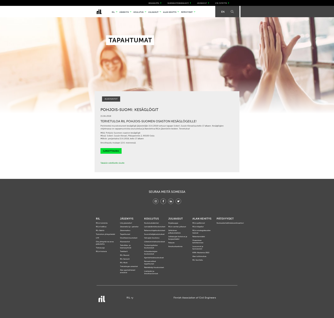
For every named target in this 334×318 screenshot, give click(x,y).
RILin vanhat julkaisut (177, 227)
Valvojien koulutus (151, 238)
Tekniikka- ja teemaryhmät (125, 246)
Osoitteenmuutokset (128, 238)
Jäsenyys (124, 12)
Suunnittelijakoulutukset (154, 234)
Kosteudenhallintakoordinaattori (227, 223)
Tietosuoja (100, 248)
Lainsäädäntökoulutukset (154, 227)
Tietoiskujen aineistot (129, 266)
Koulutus (138, 12)
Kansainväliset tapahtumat (150, 262)
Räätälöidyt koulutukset (154, 267)
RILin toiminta (102, 223)
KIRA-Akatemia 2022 (200, 253)
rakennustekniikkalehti (178, 3)
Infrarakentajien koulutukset (150, 252)
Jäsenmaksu (125, 230)
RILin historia (101, 251)
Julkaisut (153, 12)
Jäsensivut (202, 3)
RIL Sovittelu (197, 260)
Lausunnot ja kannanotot (197, 247)
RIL (113, 12)
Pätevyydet (187, 12)
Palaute (171, 243)
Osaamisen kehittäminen (198, 241)
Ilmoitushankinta (175, 246)
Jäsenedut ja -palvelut (129, 227)
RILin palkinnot (198, 223)
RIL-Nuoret (124, 255)
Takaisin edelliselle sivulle (112, 163)
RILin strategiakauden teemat (201, 231)
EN (223, 11)
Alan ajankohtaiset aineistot (127, 271)
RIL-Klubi (124, 263)
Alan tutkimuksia (199, 256)
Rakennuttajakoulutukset (154, 230)
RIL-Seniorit (125, 259)
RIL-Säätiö (100, 230)
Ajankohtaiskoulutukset (154, 258)
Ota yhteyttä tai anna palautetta (105, 243)
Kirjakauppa (173, 223)
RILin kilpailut (198, 227)
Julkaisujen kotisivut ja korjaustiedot (177, 238)
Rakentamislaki (198, 236)
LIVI (97, 238)
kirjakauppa (154, 3)
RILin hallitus (101, 227)
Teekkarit (124, 251)
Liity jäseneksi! (126, 223)
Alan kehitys (170, 12)
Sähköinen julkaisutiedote (174, 231)
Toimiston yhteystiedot (105, 234)
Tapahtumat (125, 234)
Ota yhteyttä (221, 3)
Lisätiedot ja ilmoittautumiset (151, 272)
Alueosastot (125, 242)
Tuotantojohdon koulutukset (151, 246)
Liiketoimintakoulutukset (154, 242)
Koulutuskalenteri (151, 223)
